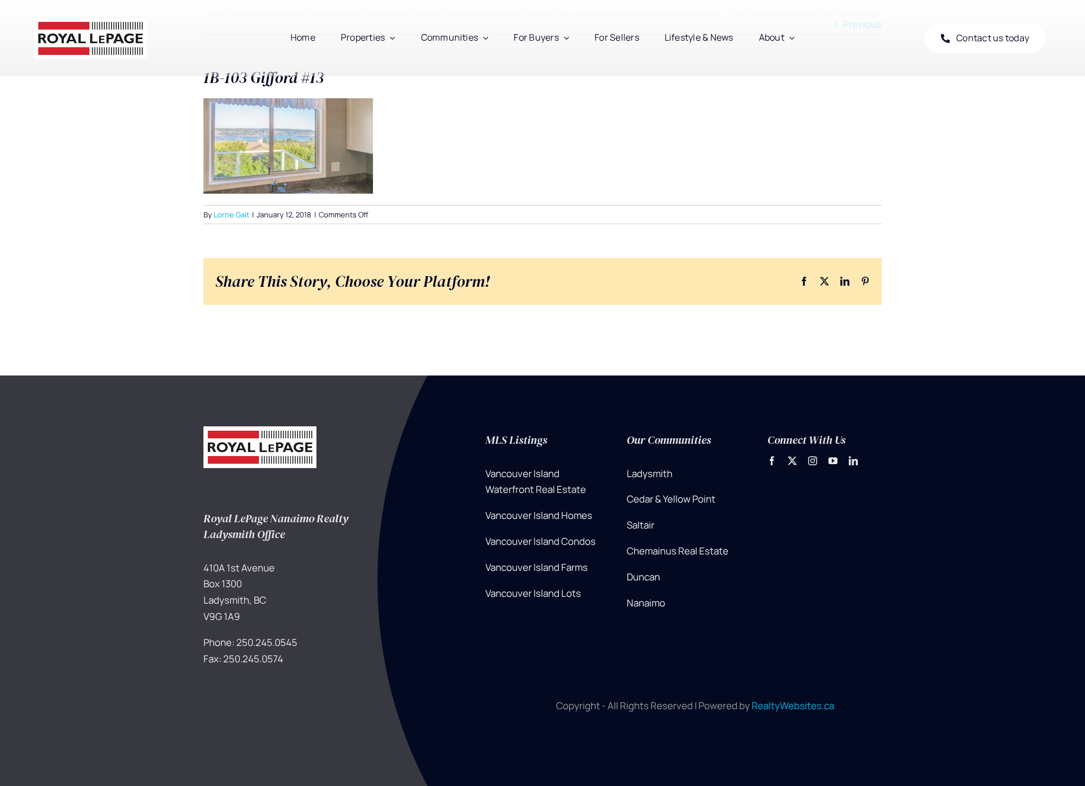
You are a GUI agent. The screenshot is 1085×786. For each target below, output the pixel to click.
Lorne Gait (231, 214)
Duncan (643, 576)
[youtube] (832, 460)
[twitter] (792, 460)
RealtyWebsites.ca (793, 705)
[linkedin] (853, 460)
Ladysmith (649, 473)
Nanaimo (646, 602)
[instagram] (812, 460)
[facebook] (771, 460)
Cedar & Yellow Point (671, 498)
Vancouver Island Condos (540, 541)
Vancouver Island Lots (533, 593)
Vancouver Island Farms (536, 567)
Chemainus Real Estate (677, 550)
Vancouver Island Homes (538, 515)
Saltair (640, 524)
